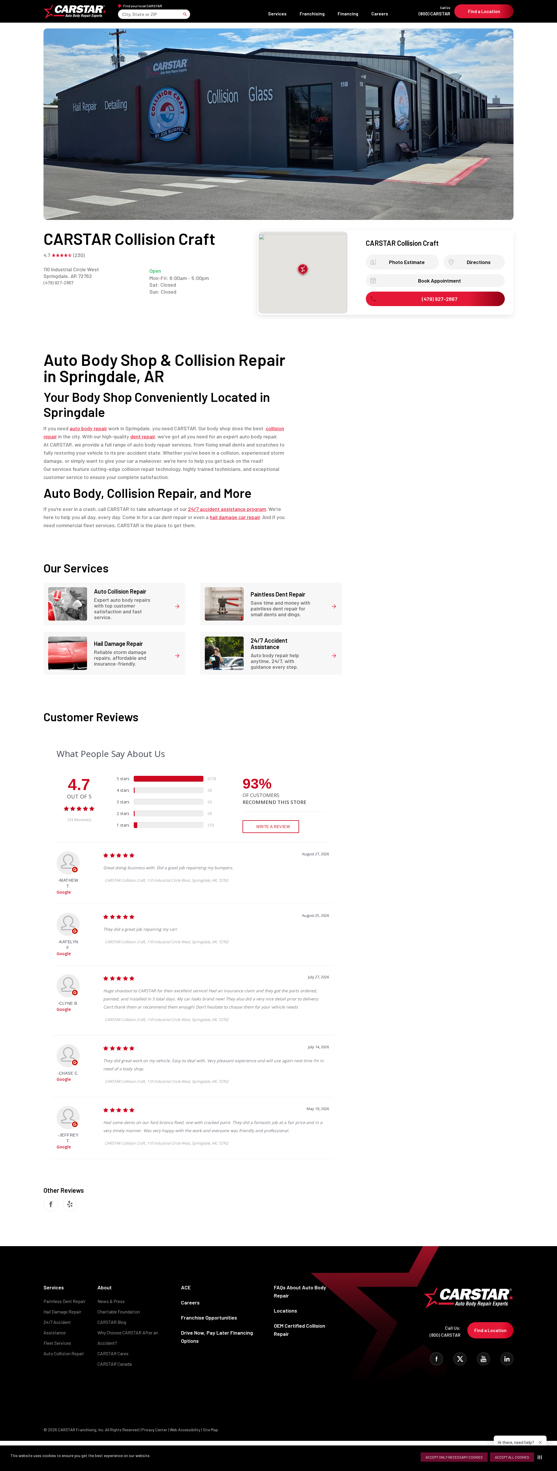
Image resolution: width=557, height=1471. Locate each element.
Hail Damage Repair (62, 1311)
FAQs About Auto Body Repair (300, 1291)
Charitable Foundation (118, 1311)
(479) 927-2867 (58, 282)
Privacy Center (154, 1429)
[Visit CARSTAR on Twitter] (459, 1358)
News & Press (111, 1301)
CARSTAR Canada (114, 1364)
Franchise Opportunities (209, 1317)
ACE (186, 1287)
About (104, 1287)
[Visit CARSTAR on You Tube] (483, 1358)
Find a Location (484, 11)
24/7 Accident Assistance (57, 1327)
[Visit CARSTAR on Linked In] (506, 1358)
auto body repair (88, 428)
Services (277, 13)
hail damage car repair (235, 517)
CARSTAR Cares (113, 1353)
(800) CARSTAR (434, 11)
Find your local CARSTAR (142, 6)
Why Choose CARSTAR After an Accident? (127, 1338)
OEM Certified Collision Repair (299, 1329)
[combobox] (122, 14)
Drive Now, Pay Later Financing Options (217, 1336)
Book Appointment (439, 280)
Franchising (312, 13)
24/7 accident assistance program (227, 509)
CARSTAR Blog (111, 1322)
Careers (379, 13)
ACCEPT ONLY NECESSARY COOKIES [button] (454, 1457)
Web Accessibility (185, 1429)
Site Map (210, 1429)
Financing (348, 13)
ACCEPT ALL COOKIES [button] (512, 1457)
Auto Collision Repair (64, 1353)
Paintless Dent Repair (65, 1301)
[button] (540, 1457)
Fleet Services (57, 1343)
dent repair (142, 436)
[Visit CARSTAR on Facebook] (436, 1358)
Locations (285, 1310)
